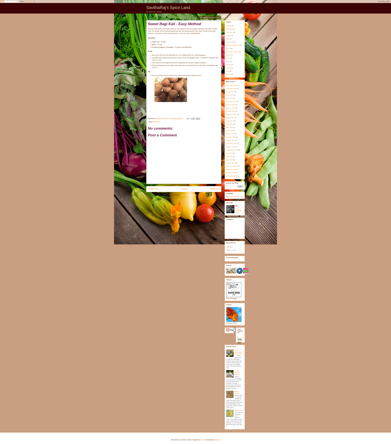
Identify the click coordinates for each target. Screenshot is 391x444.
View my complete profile (238, 210)
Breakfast (229, 29)
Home (184, 189)
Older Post (215, 189)
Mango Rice (238, 410)
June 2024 (229, 95)
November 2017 (231, 101)
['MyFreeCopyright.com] (234, 196)
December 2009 (231, 166)
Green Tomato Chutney (237, 372)
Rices (228, 61)
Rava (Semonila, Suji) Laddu (238, 352)
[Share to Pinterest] (199, 119)
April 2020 (229, 98)
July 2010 (229, 153)
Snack (228, 68)
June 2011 (229, 124)
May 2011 (229, 127)
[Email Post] (187, 118)
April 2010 (229, 160)
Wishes (228, 74)
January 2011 (230, 140)
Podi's (228, 58)
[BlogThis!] (193, 119)
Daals (228, 39)
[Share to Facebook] (197, 119)
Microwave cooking (232, 52)
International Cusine (232, 45)
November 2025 (231, 88)
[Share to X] (195, 119)
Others (228, 55)
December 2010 (231, 143)
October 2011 (230, 111)
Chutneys (229, 32)
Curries (228, 35)
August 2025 (230, 92)
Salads (228, 64)
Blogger (217, 440)
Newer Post (153, 189)
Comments (232, 250)
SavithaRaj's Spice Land (168, 7)
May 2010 (229, 156)
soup (227, 71)
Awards (228, 26)
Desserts (157, 122)
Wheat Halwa (237, 392)
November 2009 (231, 169)
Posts (231, 247)
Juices (228, 48)
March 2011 (230, 134)
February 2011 (231, 137)
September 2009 (231, 176)
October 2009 (230, 173)
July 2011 (229, 121)
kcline (202, 440)
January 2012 (230, 108)
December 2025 (231, 85)
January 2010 (230, 163)
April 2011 (229, 130)
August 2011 (230, 118)
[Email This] (192, 119)
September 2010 (231, 150)
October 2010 (230, 147)
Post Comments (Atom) (188, 195)
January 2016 (230, 105)
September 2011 (231, 114)
